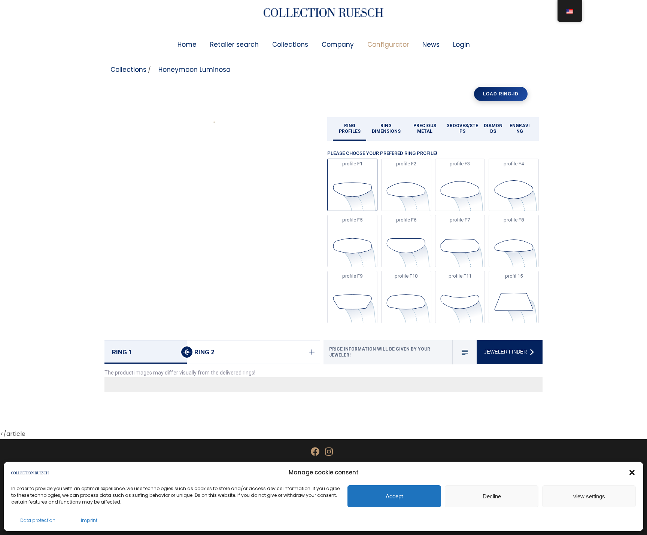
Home (187, 44)
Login (461, 44)
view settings (589, 496)
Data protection (37, 520)
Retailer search (234, 44)
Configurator (388, 44)
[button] (632, 472)
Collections (290, 44)
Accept (394, 496)
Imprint (89, 520)
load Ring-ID (501, 94)
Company (338, 44)
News (431, 44)
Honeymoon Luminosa (194, 69)
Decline (492, 496)
